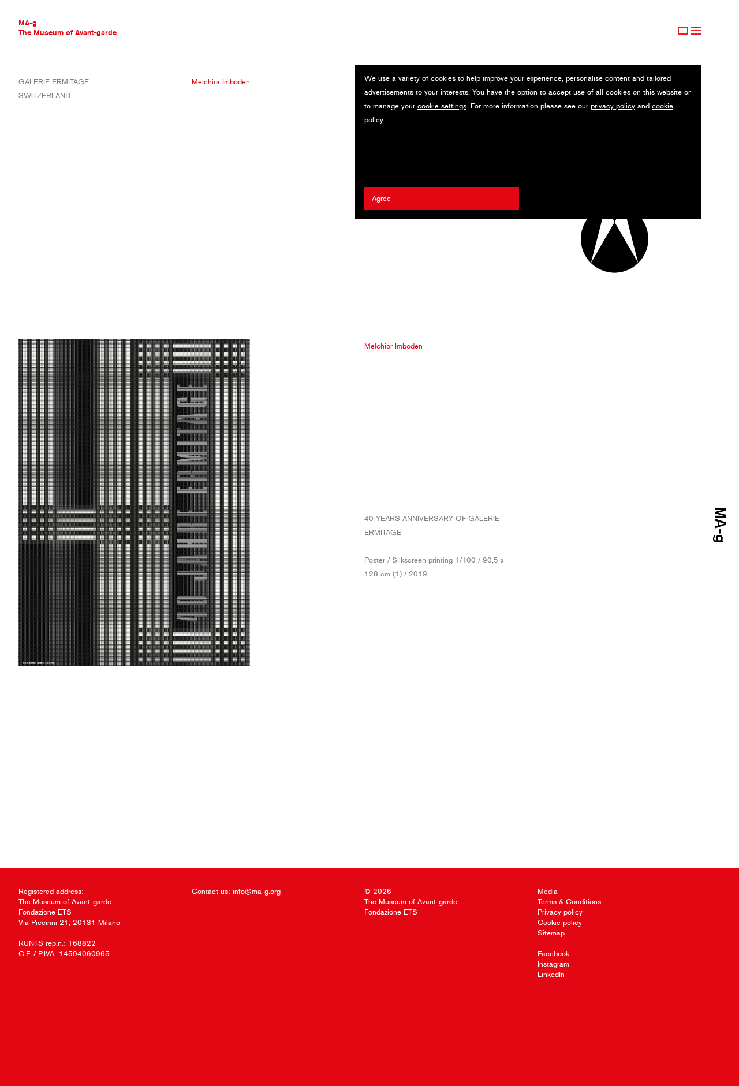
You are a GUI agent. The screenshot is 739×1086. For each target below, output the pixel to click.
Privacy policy (560, 912)
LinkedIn (551, 974)
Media (548, 891)
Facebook (553, 953)
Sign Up (683, 31)
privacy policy (613, 106)
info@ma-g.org (257, 891)
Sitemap (551, 932)
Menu (696, 31)
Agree (381, 198)
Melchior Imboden (221, 81)
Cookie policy (560, 922)
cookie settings (441, 106)
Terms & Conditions (569, 901)
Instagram (553, 964)
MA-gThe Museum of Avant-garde (67, 27)
